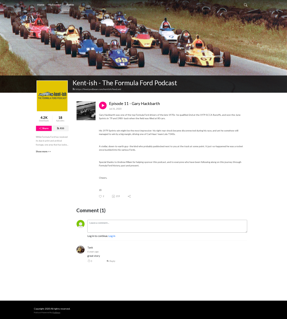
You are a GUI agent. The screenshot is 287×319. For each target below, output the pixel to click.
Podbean (56, 312)
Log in (111, 235)
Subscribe (55, 4)
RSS (62, 128)
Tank (90, 247)
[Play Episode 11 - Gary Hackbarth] (103, 105)
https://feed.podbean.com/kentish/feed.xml (98, 89)
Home (40, 4)
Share (45, 128)
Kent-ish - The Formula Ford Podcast (124, 83)
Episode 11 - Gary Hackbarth (134, 103)
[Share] (129, 196)
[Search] (246, 4)
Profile (70, 4)
